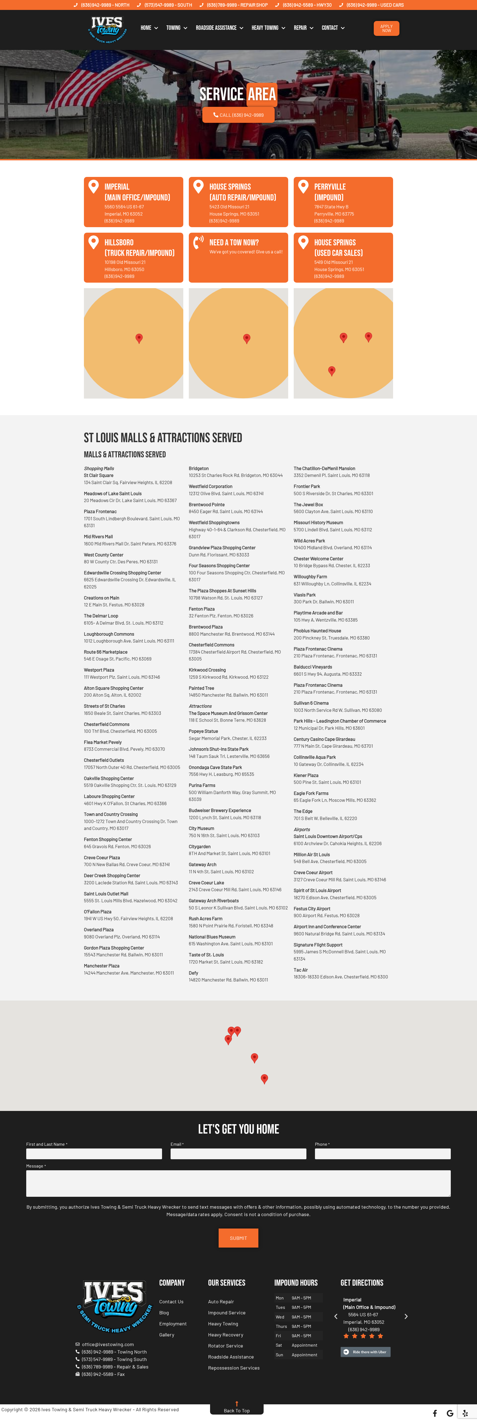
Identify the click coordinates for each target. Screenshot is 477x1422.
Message (36, 1166)
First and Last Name (46, 1144)
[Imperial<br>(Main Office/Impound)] (93, 186)
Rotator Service (225, 1346)
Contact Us (171, 1301)
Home (146, 28)
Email (177, 1144)
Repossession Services (234, 1368)
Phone (322, 1144)
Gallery (166, 1334)
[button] (139, 339)
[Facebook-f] (435, 1413)
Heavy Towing (265, 28)
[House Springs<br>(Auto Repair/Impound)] (198, 186)
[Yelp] (465, 1413)
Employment (173, 1323)
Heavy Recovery (225, 1334)
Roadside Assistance (216, 28)
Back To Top (237, 1410)
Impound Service (227, 1312)
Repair (300, 28)
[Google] (450, 1413)
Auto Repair (221, 1301)
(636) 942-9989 (119, 220)
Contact (330, 28)
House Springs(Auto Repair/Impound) (243, 192)
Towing (173, 28)
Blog (164, 1312)
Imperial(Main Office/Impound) (137, 192)
